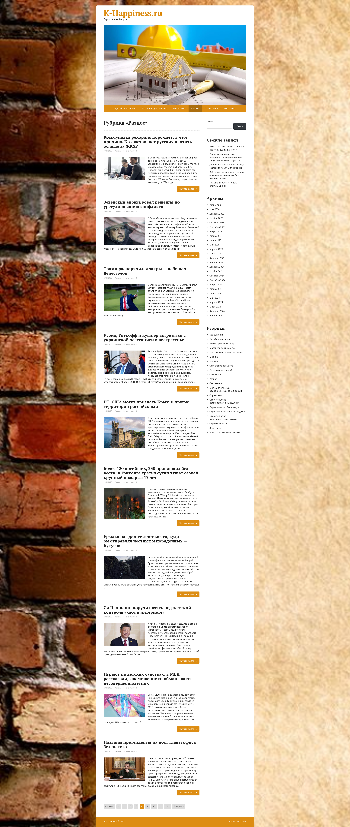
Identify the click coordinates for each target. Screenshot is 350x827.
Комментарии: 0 (130, 151)
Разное (118, 151)
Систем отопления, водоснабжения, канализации (225, 389)
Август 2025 (215, 231)
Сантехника (211, 108)
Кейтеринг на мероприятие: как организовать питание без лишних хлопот (226, 175)
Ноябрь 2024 (216, 271)
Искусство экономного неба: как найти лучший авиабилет (226, 148)
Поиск (210, 121)
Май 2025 (214, 244)
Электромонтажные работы (224, 432)
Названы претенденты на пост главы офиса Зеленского (150, 744)
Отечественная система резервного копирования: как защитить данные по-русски (225, 157)
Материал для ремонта (154, 108)
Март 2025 (215, 253)
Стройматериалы (218, 423)
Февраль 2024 (216, 311)
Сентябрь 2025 (217, 227)
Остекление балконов (221, 365)
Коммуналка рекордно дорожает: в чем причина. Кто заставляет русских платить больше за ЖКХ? (148, 141)
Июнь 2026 (215, 204)
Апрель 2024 (216, 302)
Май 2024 (214, 297)
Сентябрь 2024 (217, 280)
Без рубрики (216, 334)
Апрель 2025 (216, 249)
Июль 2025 (215, 235)
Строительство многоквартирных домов (223, 417)
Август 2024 (215, 284)
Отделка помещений (220, 370)
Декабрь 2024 (216, 266)
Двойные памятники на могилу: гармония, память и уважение (226, 166)
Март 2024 (215, 306)
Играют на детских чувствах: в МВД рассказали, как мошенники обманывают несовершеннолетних (147, 678)
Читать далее (186, 188)
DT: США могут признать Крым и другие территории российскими (146, 404)
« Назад (109, 806)
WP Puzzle (241, 821)
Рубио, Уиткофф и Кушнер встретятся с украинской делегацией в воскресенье (145, 337)
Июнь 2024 (215, 293)
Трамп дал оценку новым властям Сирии (223, 184)
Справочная (215, 395)
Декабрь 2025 (216, 213)
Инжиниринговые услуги (222, 343)
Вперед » (179, 806)
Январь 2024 (216, 315)
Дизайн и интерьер (125, 108)
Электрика (229, 108)
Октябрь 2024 (216, 275)
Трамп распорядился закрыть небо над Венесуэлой (145, 271)
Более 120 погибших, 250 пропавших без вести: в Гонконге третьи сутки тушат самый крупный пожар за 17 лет (151, 473)
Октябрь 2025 (216, 222)
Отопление (179, 108)
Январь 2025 (216, 262)
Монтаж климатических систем (226, 352)
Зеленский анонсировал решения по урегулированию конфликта (142, 204)
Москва (213, 356)
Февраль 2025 (216, 258)
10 (154, 806)
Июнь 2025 (215, 240)
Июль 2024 (215, 288)
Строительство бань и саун (224, 407)
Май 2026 (214, 209)
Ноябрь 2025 (216, 218)
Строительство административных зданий (224, 401)
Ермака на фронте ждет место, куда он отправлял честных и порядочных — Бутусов (145, 541)
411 (167, 806)
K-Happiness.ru (133, 13)
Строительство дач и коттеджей (227, 411)
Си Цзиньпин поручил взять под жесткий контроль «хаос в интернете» (147, 610)
